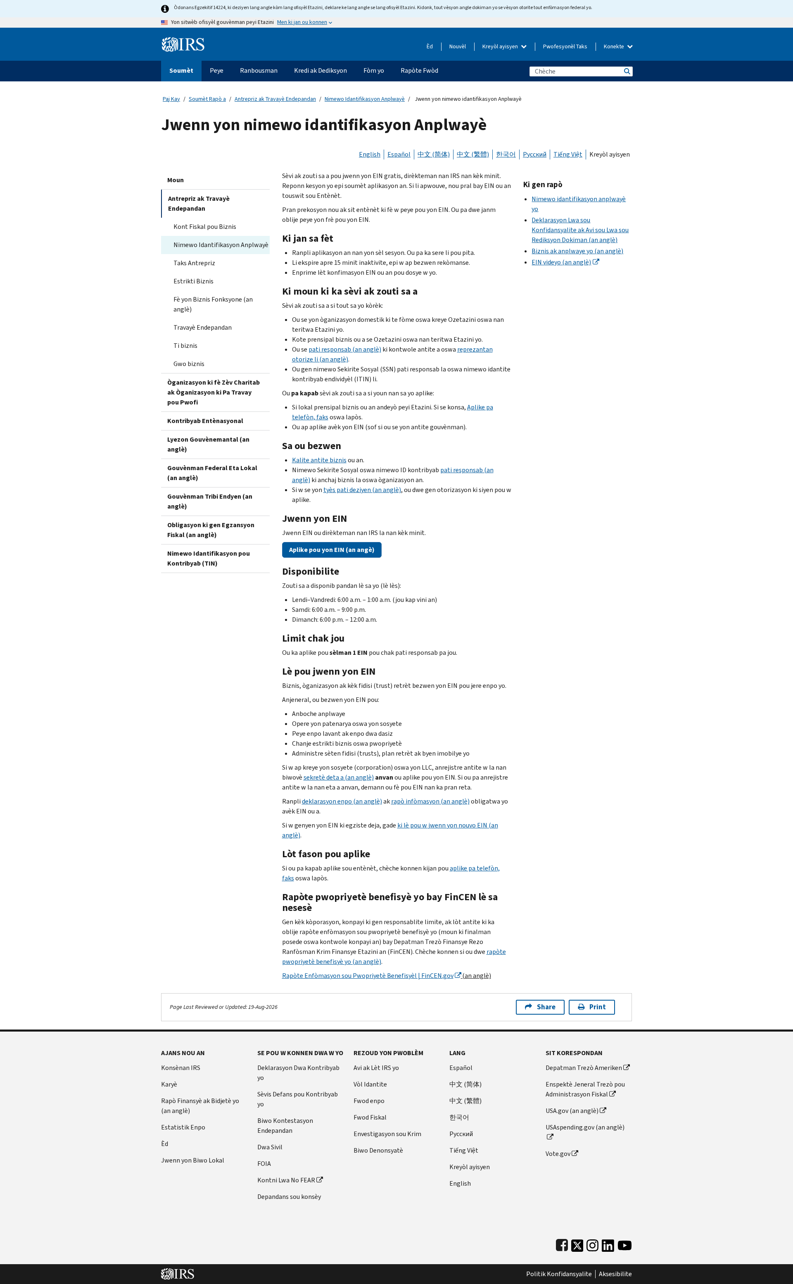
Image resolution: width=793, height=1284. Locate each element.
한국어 (506, 154)
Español (399, 154)
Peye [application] (216, 70)
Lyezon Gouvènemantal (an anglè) (208, 444)
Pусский (461, 1133)
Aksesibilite (615, 1274)
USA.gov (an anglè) (572, 1110)
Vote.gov (558, 1153)
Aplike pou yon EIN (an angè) (332, 549)
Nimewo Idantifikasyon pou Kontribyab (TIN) (208, 558)
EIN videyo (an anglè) (561, 262)
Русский (534, 154)
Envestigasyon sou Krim (387, 1133)
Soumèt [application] (181, 70)
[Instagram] (592, 1243)
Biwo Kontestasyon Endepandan (285, 1125)
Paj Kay (171, 99)
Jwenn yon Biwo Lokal (192, 1160)
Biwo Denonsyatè (378, 1150)
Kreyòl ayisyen (500, 46)
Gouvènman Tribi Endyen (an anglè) (209, 501)
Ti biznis (185, 345)
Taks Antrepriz (194, 263)
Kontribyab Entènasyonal (205, 420)
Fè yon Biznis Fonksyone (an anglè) (213, 304)
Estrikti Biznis (193, 281)
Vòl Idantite (370, 1084)
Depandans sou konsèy (289, 1196)
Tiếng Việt (567, 154)
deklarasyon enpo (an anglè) (342, 801)
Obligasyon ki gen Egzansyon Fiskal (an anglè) (210, 530)
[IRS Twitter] (577, 1243)
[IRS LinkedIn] (608, 1243)
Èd (430, 46)
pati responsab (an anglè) (345, 349)
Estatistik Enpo (183, 1127)
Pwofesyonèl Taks (565, 46)
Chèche (626, 71)
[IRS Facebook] (562, 1243)
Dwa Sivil (270, 1147)
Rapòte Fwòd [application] (419, 70)
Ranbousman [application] (259, 70)
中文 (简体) (434, 154)
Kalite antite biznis (319, 460)
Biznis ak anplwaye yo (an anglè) (577, 251)
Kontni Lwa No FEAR (286, 1180)
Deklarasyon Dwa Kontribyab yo (298, 1072)
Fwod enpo (369, 1100)
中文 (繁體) (473, 154)
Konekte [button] (614, 46)
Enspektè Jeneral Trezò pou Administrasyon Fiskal (585, 1089)
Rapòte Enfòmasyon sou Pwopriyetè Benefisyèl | (367, 975)
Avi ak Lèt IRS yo (376, 1067)
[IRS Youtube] (624, 1243)
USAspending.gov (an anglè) (585, 1127)
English (369, 154)
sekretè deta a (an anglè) (339, 777)
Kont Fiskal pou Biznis (204, 226)
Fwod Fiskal (370, 1117)
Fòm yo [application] (373, 70)
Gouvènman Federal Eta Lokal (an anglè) (212, 473)
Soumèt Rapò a (207, 99)
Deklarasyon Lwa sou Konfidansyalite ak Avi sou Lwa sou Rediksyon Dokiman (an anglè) (580, 230)
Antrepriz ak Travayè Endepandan (275, 99)
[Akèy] (183, 41)
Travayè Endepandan (202, 327)
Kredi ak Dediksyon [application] (320, 70)
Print (597, 1007)
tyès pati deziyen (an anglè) (362, 489)
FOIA (264, 1163)
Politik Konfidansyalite (559, 1274)
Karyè (169, 1084)
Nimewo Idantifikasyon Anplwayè (365, 99)
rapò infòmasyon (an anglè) (430, 801)
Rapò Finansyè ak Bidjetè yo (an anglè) (200, 1105)
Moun (175, 180)
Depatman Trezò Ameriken (584, 1067)
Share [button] (546, 1007)
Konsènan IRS (180, 1067)
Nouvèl (457, 46)
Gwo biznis (188, 363)
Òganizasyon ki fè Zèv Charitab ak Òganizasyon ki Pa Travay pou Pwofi (213, 392)
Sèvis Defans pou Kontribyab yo (297, 1099)
